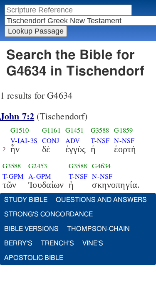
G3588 (100, 130)
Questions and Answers (101, 199)
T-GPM (13, 176)
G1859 (123, 130)
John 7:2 (17, 116)
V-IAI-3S (23, 140)
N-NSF (124, 140)
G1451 (74, 130)
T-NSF (100, 140)
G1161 (51, 130)
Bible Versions (31, 229)
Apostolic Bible (33, 258)
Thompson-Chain (98, 229)
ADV (72, 140)
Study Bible (25, 199)
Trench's (57, 243)
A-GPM (39, 176)
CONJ (50, 140)
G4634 (101, 165)
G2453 (37, 165)
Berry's (18, 243)
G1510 (19, 130)
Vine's (92, 243)
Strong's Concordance (48, 214)
